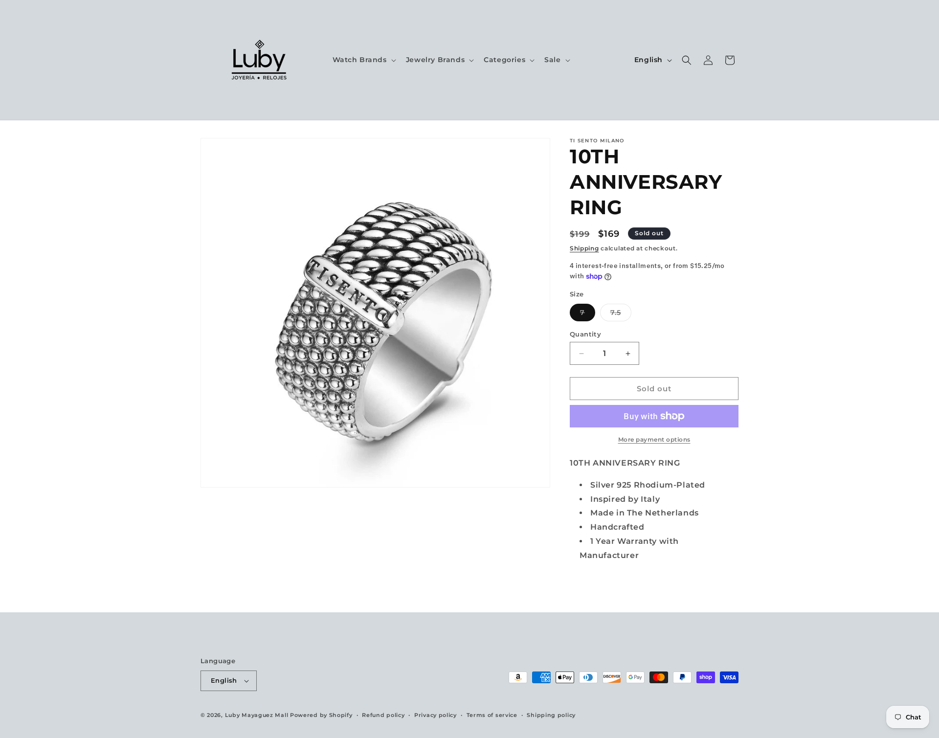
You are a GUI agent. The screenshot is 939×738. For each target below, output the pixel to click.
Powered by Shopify (321, 715)
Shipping (584, 248)
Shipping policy (551, 715)
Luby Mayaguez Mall (257, 715)
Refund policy (383, 715)
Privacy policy (435, 715)
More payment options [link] (654, 439)
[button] (363, 59)
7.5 (620, 314)
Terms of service (492, 715)
